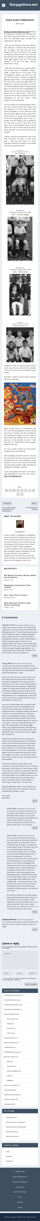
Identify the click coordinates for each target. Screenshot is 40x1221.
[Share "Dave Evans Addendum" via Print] (22, 494)
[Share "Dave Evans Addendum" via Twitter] (10, 490)
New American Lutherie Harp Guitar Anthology (17, 604)
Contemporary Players (11, 1005)
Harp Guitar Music (12, 1132)
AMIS (8, 1061)
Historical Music (9, 1038)
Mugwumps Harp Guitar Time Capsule (17, 586)
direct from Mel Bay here (12, 476)
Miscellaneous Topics (11, 1052)
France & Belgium (13, 1071)
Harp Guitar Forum (12, 1136)
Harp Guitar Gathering (11, 1009)
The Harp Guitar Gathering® (15, 1127)
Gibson (9, 1024)
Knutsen (10, 1028)
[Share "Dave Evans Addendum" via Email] (18, 494)
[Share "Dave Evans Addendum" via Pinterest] (22, 490)
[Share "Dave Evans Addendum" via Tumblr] (18, 490)
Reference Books (9, 1099)
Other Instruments (10, 1085)
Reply (35, 656)
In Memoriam (8, 1047)
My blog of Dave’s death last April (16, 32)
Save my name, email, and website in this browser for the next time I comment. (19, 979)
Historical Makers (10, 1014)
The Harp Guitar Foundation (15, 1122)
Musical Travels (9, 1057)
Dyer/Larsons (11, 1019)
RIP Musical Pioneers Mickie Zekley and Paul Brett (20, 576)
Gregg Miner (20, 532)
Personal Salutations (11, 1095)
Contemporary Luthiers (12, 995)
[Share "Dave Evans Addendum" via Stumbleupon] (34, 490)
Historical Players (10, 1043)
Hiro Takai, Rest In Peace (15, 595)
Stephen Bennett (9, 919)
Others (9, 1033)
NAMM (9, 1080)
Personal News (9, 1090)
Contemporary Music (11, 1000)
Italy (8, 1076)
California (10, 1066)
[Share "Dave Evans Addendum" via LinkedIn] (26, 490)
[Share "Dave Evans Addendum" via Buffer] (30, 490)
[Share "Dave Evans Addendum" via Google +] (14, 490)
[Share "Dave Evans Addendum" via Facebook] (6, 490)
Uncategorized (9, 1104)
